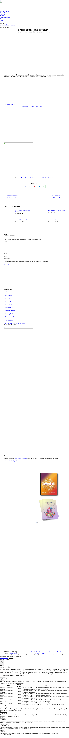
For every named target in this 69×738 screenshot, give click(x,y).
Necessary (4, 678)
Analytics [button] (2, 718)
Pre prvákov (24, 177)
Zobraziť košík (4, 25)
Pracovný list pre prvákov (21, 220)
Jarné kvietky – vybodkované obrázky (22, 211)
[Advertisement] (34, 90)
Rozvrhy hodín (9, 314)
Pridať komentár (49, 177)
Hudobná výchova (10, 310)
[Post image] (8, 213)
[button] (1, 1)
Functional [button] (3, 706)
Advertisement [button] (4, 724)
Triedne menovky (10, 317)
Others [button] (2, 730)
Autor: (32, 177)
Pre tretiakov (8, 301)
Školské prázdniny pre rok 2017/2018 (15, 323)
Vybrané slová (9, 320)
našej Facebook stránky (21, 458)
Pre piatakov (8, 304)
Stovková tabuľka (52, 220)
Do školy (6, 292)
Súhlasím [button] (11, 658)
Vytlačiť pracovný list (9, 104)
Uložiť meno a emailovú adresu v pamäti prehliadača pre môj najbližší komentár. (26, 261)
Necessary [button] (2, 677)
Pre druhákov (9, 298)
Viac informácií (4, 658)
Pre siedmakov (9, 307)
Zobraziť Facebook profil (10, 461)
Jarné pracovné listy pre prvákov (56, 210)
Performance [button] (3, 712)
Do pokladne (11, 25)
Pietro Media (13, 653)
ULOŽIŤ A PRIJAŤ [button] (5, 734)
